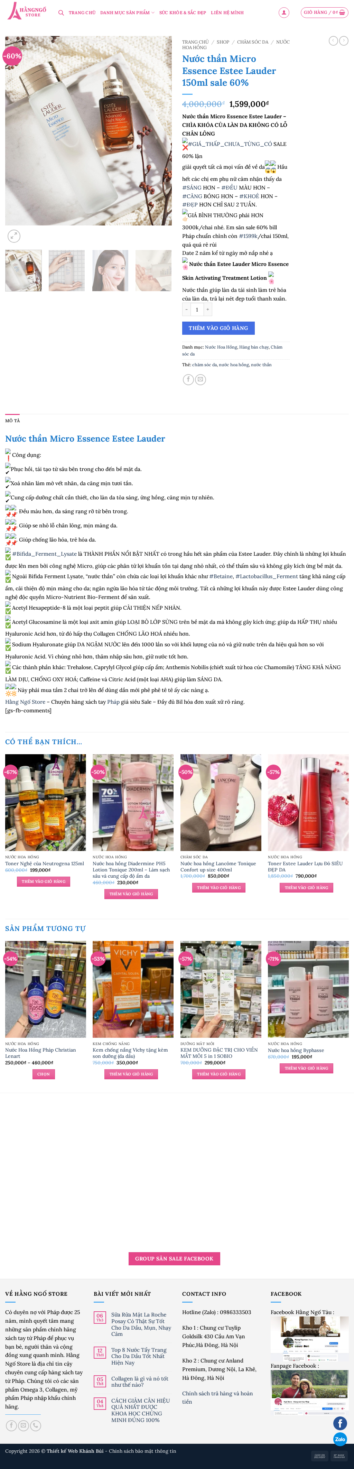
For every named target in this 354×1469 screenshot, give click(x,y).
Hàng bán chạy (254, 347)
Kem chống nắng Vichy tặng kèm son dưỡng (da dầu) (130, 1053)
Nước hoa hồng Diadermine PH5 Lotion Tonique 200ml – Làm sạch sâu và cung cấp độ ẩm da (131, 869)
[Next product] (333, 41)
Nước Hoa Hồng (221, 347)
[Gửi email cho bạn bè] (200, 379)
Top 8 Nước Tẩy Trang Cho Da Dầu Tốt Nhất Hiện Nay (139, 1356)
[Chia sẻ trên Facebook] (188, 379)
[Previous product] (343, 41)
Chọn (43, 1074)
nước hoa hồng (234, 364)
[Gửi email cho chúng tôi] (23, 1425)
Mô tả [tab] (12, 420)
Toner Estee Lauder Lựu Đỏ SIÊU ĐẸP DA (305, 866)
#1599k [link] (248, 235)
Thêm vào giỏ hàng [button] (43, 881)
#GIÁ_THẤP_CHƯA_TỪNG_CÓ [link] (230, 144)
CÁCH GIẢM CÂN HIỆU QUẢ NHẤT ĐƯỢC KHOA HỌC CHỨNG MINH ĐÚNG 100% (140, 1410)
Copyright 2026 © (55, 1451)
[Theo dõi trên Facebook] (11, 1425)
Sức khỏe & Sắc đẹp (182, 12)
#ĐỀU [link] (229, 187)
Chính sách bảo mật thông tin (142, 1451)
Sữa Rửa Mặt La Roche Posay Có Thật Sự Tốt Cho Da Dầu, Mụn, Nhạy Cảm (141, 1324)
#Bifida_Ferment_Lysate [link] (44, 553)
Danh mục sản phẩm (125, 12)
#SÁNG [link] (192, 187)
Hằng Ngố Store (25, 701)
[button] (284, 12)
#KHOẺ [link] (249, 196)
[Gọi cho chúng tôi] (35, 1425)
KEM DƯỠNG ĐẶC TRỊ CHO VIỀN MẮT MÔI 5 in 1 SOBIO (219, 1053)
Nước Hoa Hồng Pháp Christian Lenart (40, 1053)
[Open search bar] (61, 13)
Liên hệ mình (227, 12)
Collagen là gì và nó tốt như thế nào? (139, 1381)
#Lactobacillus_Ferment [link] (266, 576)
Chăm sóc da (252, 42)
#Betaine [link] (221, 576)
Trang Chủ (82, 12)
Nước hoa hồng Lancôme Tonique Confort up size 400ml (218, 866)
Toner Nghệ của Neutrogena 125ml (44, 863)
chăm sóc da (204, 364)
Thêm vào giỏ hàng (218, 328)
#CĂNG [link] (192, 196)
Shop (223, 42)
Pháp (113, 701)
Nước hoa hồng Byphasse (296, 1050)
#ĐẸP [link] (190, 204)
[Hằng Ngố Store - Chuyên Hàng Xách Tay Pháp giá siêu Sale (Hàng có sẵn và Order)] (26, 11)
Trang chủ (195, 42)
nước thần (261, 364)
